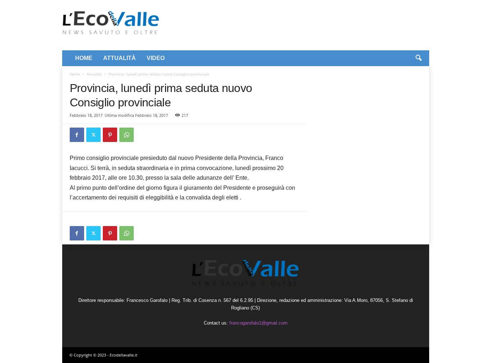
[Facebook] (77, 135)
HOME (83, 58)
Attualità (94, 74)
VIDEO (156, 58)
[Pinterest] (110, 135)
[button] (418, 58)
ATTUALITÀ (119, 58)
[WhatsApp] (126, 135)
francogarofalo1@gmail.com (258, 323)
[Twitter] (93, 135)
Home (75, 74)
